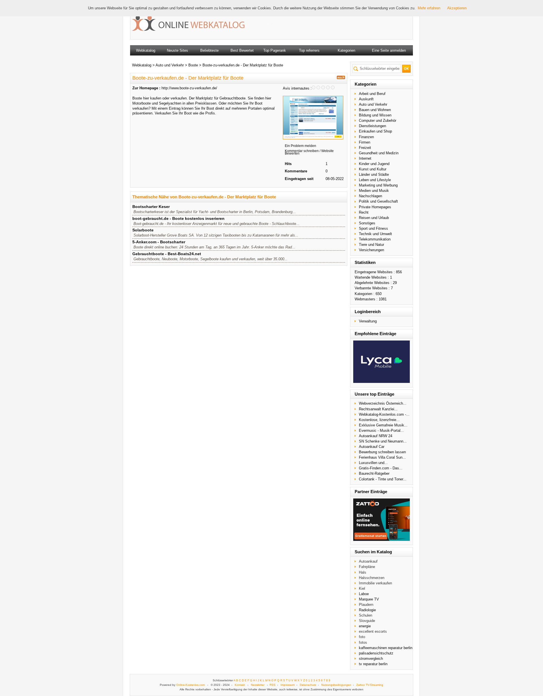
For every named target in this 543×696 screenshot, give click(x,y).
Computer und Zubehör (377, 120)
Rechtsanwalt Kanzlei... (378, 409)
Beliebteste (209, 50)
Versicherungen (371, 250)
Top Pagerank (274, 50)
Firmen (364, 142)
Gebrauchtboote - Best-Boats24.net (166, 253)
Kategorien (346, 50)
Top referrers (309, 50)
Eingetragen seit (299, 179)
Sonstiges (367, 223)
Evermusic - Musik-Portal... (381, 430)
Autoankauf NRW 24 (375, 436)
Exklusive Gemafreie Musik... (383, 425)
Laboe (364, 594)
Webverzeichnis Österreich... (382, 403)
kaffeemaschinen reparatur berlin (385, 648)
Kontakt (240, 684)
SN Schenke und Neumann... (383, 441)
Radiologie (367, 610)
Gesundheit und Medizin (378, 153)
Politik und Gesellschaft (378, 201)
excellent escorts (373, 631)
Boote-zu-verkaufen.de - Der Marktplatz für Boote (242, 65)
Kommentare (296, 171)
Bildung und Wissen (375, 115)
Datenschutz (308, 684)
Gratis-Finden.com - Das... (380, 468)
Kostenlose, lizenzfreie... (379, 420)
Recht (364, 212)
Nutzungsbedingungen (336, 684)
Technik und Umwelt (375, 234)
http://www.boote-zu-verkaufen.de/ (189, 88)
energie (365, 626)
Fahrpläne (367, 567)
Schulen (365, 615)
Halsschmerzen (371, 578)
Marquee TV (369, 599)
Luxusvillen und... (373, 463)
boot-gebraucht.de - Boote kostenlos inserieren (178, 218)
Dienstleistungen (372, 126)
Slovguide (367, 621)
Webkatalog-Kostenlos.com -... (384, 414)
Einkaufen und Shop (375, 131)
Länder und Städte (374, 174)
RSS (272, 684)
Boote (193, 65)
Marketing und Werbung (378, 185)
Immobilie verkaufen (375, 583)
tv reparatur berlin (373, 664)
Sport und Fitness (373, 228)
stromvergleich (371, 658)
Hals (362, 572)
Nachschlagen (370, 196)
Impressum (288, 684)
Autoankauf (368, 561)
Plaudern (366, 604)
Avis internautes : (297, 88)
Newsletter (257, 684)
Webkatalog (145, 50)
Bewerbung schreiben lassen (382, 452)
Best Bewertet (242, 50)
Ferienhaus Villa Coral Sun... (382, 457)
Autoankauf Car (371, 447)
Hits (288, 164)
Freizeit (365, 148)
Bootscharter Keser (151, 206)
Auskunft (366, 99)
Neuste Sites (177, 50)
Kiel (362, 588)
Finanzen (366, 137)
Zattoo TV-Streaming (369, 684)
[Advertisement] (338, 22)
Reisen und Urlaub (374, 218)
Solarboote (143, 230)
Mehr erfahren (429, 8)
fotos (363, 642)
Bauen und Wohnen (375, 110)
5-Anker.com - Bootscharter (158, 242)
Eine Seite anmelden (389, 50)
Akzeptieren (457, 8)
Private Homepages (375, 207)
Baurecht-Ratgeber (374, 473)
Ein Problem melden (300, 146)
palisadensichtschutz (376, 653)
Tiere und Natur (371, 244)
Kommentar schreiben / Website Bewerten (309, 152)
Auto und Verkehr (373, 104)
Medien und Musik (374, 190)
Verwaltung (368, 321)
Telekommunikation (375, 239)
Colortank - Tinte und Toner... (382, 479)
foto (362, 637)
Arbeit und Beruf (372, 94)
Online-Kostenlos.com (190, 684)
